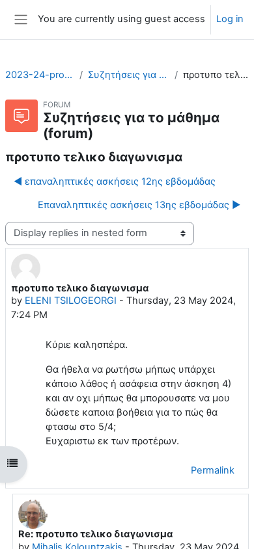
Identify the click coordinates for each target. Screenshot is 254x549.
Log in (230, 19)
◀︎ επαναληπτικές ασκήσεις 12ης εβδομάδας (115, 181)
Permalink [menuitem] (212, 470)
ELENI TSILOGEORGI (71, 300)
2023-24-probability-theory (39, 75)
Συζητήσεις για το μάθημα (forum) (128, 75)
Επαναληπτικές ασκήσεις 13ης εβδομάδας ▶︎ (139, 205)
